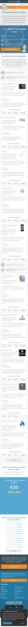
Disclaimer (17, 593)
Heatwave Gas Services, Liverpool (11, 497)
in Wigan (14, 472)
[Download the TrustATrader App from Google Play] (9, 607)
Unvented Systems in (14, 522)
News (2, 595)
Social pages (4, 597)
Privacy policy (18, 589)
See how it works (14, 580)
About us (3, 587)
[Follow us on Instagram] (14, 602)
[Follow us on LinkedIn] (17, 602)
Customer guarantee (19, 597)
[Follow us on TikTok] (20, 602)
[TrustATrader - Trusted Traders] (4, 6)
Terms (16, 595)
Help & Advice (4, 591)
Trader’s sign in (23, 4)
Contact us (3, 593)
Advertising (3, 589)
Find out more (12, 78)
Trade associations (19, 587)
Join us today (14, 567)
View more (14, 460)
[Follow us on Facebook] (7, 602)
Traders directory (19, 591)
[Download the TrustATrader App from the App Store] (19, 607)
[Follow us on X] (10, 602)
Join (17, 1)
